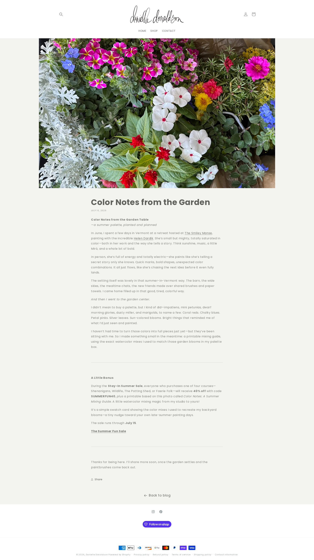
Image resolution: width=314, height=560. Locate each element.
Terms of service (181, 554)
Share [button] (98, 479)
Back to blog (159, 495)
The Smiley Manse (198, 233)
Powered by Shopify (119, 554)
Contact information (226, 554)
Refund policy (160, 554)
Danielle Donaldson (97, 554)
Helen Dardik (143, 238)
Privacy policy (141, 554)
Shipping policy (202, 554)
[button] (61, 14)
